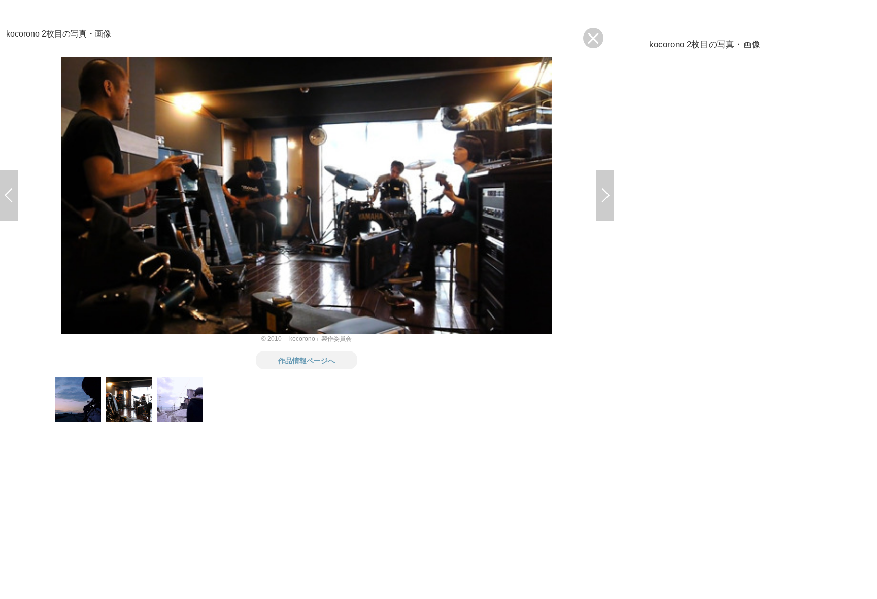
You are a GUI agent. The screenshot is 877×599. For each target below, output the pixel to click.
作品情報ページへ (306, 360)
